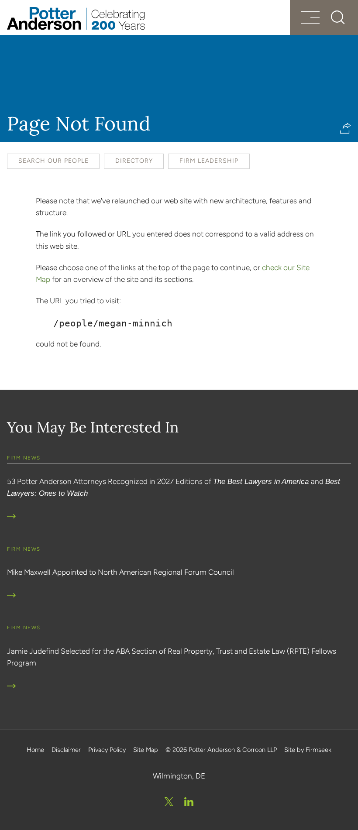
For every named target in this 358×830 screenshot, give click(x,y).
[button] (345, 128)
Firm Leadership (208, 161)
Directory (134, 161)
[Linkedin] (188, 802)
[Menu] (310, 18)
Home (35, 750)
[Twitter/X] (169, 802)
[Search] (338, 17)
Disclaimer (66, 750)
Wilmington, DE (179, 776)
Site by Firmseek (307, 750)
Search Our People (53, 161)
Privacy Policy (107, 750)
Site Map (145, 750)
